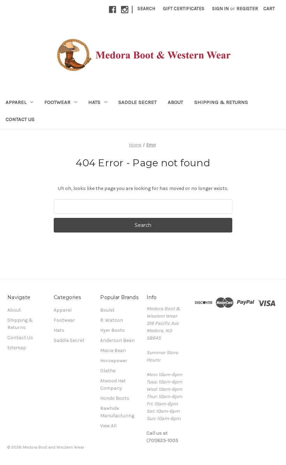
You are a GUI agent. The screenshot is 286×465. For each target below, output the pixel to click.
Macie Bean (113, 350)
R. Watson (111, 320)
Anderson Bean (117, 340)
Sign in (220, 9)
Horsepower (113, 361)
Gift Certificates (183, 9)
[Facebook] (112, 9)
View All (108, 426)
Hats (94, 102)
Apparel (16, 102)
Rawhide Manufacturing (117, 412)
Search (146, 9)
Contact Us (20, 119)
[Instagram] (124, 9)
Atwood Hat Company (113, 384)
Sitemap (16, 348)
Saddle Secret (137, 102)
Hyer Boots (112, 330)
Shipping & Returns (221, 102)
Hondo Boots (114, 398)
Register (247, 9)
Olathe (107, 371)
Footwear (57, 102)
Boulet (107, 310)
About (175, 102)
